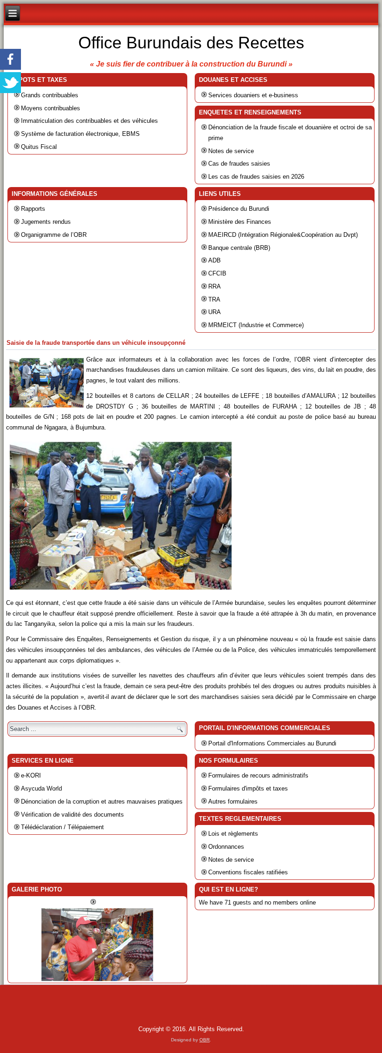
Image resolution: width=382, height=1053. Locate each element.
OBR (204, 1039)
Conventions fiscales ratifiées (248, 872)
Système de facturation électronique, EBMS (80, 133)
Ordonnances (226, 846)
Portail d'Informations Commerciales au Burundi (272, 743)
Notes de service (231, 151)
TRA (214, 299)
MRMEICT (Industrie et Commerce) (256, 325)
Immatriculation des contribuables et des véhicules (89, 120)
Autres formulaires (233, 801)
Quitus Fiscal (39, 146)
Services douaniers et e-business (253, 95)
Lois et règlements (233, 833)
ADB (214, 260)
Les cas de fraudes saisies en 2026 (256, 176)
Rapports (33, 208)
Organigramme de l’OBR (54, 234)
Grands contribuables (49, 95)
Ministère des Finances (239, 221)
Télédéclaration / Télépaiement (62, 827)
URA (214, 312)
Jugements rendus (46, 221)
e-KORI (31, 775)
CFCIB (217, 273)
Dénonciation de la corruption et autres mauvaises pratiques (102, 801)
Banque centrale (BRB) (239, 247)
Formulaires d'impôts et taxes (248, 788)
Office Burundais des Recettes (191, 42)
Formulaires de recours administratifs (258, 775)
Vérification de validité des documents (72, 814)
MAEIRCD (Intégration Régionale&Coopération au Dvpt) (283, 234)
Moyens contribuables (50, 108)
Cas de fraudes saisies (239, 163)
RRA (214, 286)
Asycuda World (41, 788)
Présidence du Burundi (238, 208)
